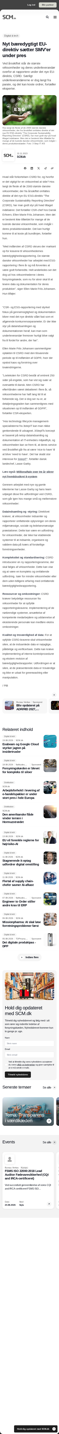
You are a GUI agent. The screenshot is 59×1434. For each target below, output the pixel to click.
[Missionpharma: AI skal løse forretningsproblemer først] (29, 920)
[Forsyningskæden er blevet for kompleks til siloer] (29, 766)
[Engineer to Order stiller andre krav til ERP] (29, 899)
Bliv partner (48, 5)
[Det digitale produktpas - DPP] (29, 940)
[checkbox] (6, 1064)
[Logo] (9, 17)
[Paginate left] (4, 1111)
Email (7, 1049)
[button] (54, 695)
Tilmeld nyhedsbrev (18, 1074)
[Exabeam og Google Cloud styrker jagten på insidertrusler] (29, 744)
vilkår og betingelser (26, 1064)
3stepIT (22, 459)
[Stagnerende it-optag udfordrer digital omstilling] (29, 858)
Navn (7, 1038)
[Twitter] (39, 168)
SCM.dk (21, 156)
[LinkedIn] (32, 168)
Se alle (47, 1087)
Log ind (31, 5)
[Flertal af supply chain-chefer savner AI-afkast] (29, 879)
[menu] (55, 17)
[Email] (45, 168)
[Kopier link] (52, 168)
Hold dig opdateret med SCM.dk (33, 1429)
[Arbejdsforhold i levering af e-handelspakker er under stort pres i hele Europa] (29, 790)
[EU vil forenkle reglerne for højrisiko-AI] (29, 838)
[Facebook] (25, 168)
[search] (47, 17)
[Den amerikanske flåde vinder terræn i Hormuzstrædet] (29, 814)
